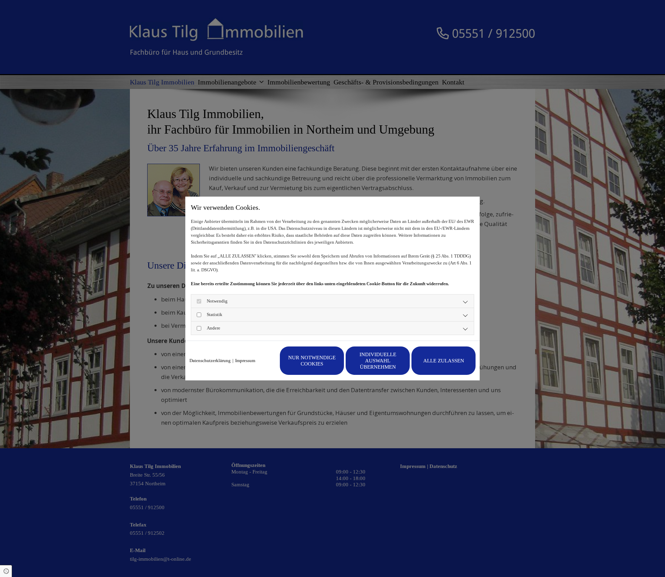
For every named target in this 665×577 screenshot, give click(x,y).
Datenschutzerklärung (210, 360)
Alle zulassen (443, 360)
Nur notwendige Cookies (312, 361)
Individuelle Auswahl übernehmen (378, 361)
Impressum (245, 360)
